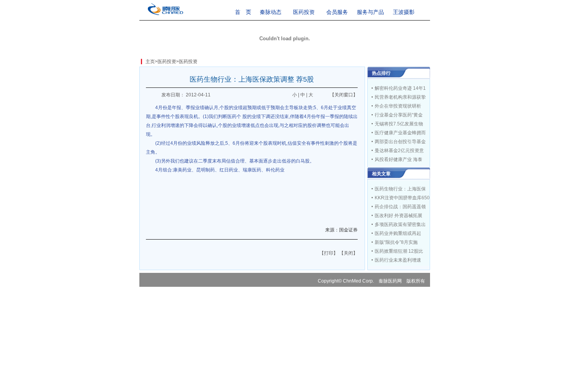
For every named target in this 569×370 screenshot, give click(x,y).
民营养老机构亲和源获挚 (400, 97)
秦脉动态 (270, 12)
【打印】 (328, 253)
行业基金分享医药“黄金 (399, 115)
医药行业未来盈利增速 (398, 260)
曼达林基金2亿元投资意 (399, 150)
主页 (150, 61)
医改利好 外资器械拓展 (398, 215)
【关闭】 (348, 253)
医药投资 (304, 12)
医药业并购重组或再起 (398, 233)
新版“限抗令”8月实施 (396, 242)
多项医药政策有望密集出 (400, 224)
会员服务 (337, 12)
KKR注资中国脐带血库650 (402, 197)
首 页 (243, 12)
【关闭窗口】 (344, 95)
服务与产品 (370, 12)
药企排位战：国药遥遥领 (400, 206)
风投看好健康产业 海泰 (398, 159)
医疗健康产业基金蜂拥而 (400, 132)
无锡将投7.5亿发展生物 (399, 124)
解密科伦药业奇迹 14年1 (400, 88)
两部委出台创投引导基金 (400, 141)
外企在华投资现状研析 (398, 106)
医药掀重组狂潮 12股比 (399, 251)
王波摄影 (404, 12)
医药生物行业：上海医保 (400, 189)
